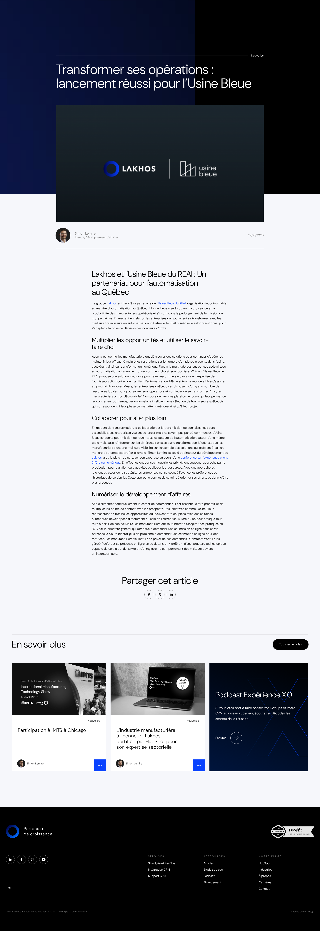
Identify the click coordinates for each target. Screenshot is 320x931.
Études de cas (213, 870)
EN (9, 888)
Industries (265, 870)
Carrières (265, 882)
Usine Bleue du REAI (172, 303)
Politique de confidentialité (73, 911)
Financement (212, 882)
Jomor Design (307, 911)
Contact (264, 889)
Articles (209, 863)
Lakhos (112, 303)
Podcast (209, 876)
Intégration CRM (159, 870)
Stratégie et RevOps (161, 863)
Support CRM (157, 876)
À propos (265, 876)
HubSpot (265, 863)
